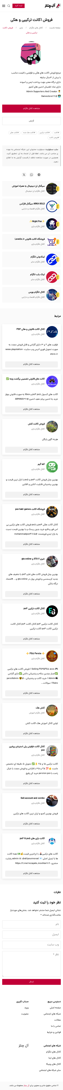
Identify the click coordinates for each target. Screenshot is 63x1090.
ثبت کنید (18, 5)
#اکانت (56, 132)
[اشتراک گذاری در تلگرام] (39, 174)
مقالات (57, 1020)
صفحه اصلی (55, 1008)
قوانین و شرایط (54, 1032)
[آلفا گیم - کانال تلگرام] (52, 467)
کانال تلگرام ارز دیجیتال (35, 191)
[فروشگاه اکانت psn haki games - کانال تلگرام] (52, 512)
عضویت (25, 1014)
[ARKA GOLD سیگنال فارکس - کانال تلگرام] (52, 206)
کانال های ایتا (54, 1058)
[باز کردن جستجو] (8, 6)
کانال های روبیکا (53, 1064)
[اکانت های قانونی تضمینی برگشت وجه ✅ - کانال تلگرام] (52, 381)
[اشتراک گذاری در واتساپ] (31, 174)
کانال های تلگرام (53, 1052)
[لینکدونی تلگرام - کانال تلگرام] (52, 259)
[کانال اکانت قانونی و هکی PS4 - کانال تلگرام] (52, 332)
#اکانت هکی (14, 132)
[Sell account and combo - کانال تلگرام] (52, 801)
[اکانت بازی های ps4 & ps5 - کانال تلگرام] (52, 841)
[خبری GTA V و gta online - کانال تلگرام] (52, 561)
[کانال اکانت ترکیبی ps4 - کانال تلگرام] (52, 611)
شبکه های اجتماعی (52, 1014)
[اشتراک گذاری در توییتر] (24, 174)
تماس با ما (56, 1026)
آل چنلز (24, 1046)
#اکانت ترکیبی (45, 132)
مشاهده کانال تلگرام (31, 108)
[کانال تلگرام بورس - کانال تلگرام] (52, 295)
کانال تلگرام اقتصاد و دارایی (33, 208)
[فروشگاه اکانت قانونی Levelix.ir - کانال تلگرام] (52, 242)
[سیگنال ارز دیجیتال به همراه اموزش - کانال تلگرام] (52, 189)
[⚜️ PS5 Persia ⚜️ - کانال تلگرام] (52, 656)
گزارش (31, 121)
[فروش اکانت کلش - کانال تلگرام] (52, 426)
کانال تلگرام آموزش (37, 713)
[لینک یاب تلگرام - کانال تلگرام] (52, 277)
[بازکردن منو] (3, 6)
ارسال (31, 981)
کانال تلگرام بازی (38, 226)
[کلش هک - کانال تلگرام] (52, 710)
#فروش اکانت (54, 137)
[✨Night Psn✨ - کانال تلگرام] (52, 224)
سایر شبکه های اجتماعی (50, 1070)
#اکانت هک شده (29, 132)
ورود (26, 1008)
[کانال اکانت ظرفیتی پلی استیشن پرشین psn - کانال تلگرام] (52, 751)
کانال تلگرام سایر (38, 262)
